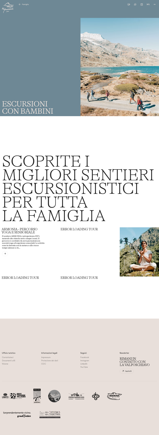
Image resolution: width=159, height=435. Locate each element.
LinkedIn (83, 364)
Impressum (46, 357)
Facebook (84, 357)
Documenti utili (8, 361)
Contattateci (7, 357)
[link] (5, 253)
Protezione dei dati (49, 361)
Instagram (84, 361)
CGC (43, 364)
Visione (5, 364)
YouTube (84, 367)
